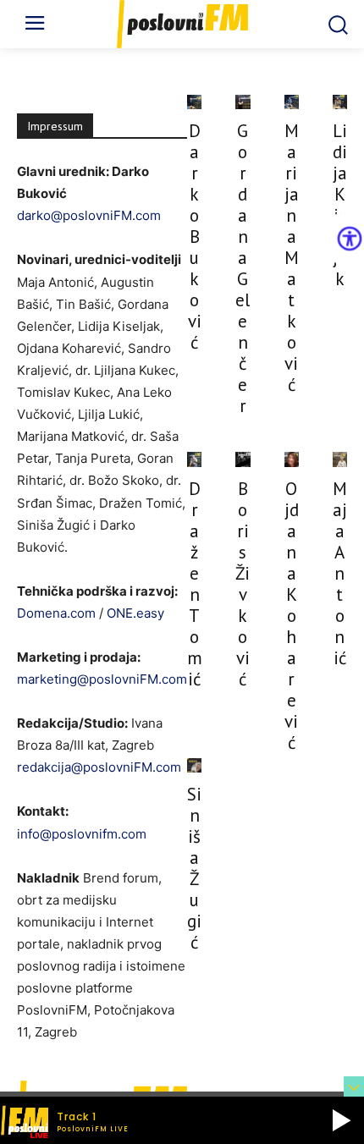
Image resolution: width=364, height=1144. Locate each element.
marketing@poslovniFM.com (102, 679)
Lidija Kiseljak (340, 204)
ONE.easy (135, 613)
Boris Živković (242, 583)
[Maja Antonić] (340, 459)
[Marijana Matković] (291, 102)
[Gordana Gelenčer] (242, 102)
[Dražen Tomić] (194, 459)
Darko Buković (194, 236)
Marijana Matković (291, 257)
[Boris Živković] (242, 459)
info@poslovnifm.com (81, 834)
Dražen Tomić (194, 583)
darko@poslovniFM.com (89, 215)
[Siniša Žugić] (194, 765)
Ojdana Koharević (291, 615)
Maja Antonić (340, 573)
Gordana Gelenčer (242, 268)
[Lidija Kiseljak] (340, 102)
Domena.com (56, 613)
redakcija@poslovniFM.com (99, 767)
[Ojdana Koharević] (291, 459)
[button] (341, 1120)
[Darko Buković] (194, 102)
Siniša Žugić (194, 868)
